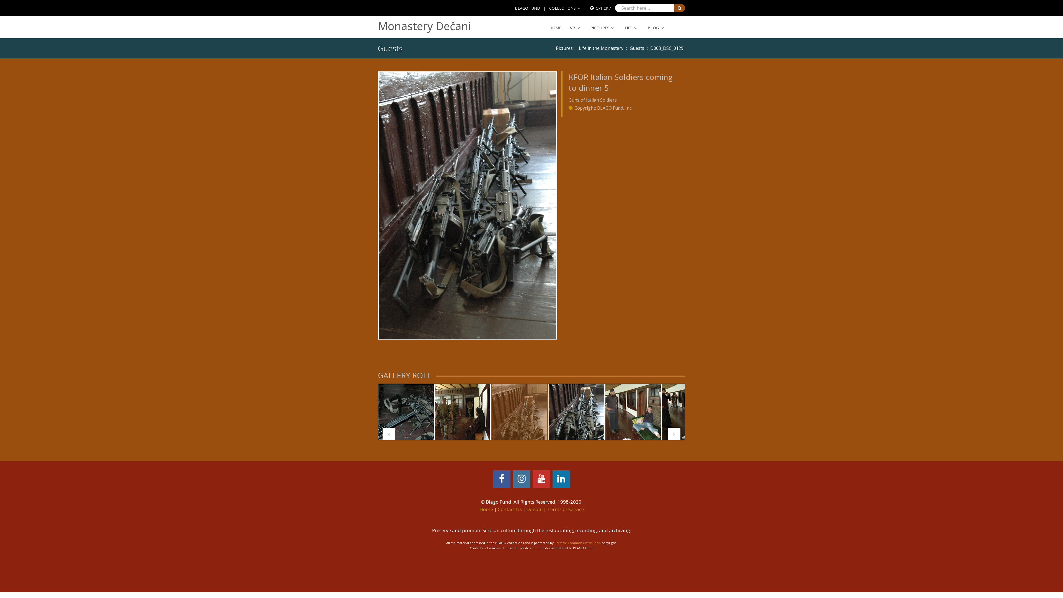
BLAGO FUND (527, 8)
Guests (637, 48)
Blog (653, 27)
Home (555, 27)
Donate (535, 509)
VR (572, 27)
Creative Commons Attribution (577, 543)
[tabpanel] (406, 412)
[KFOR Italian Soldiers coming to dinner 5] (467, 205)
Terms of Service (565, 509)
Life (629, 27)
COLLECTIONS (562, 8)
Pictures (599, 27)
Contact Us (510, 509)
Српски (604, 8)
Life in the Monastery (601, 48)
